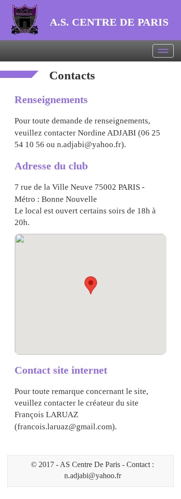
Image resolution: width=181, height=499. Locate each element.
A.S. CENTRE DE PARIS (109, 22)
